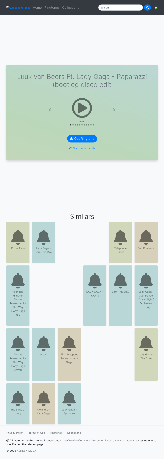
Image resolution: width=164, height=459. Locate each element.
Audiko (21, 450)
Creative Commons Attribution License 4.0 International (101, 440)
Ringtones (52, 7)
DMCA (32, 450)
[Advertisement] (82, 40)
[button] (50, 110)
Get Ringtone (84, 139)
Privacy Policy (15, 432)
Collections (70, 7)
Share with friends (84, 148)
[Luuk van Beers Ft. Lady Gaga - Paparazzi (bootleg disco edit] (82, 108)
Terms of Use (37, 432)
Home (37, 7)
